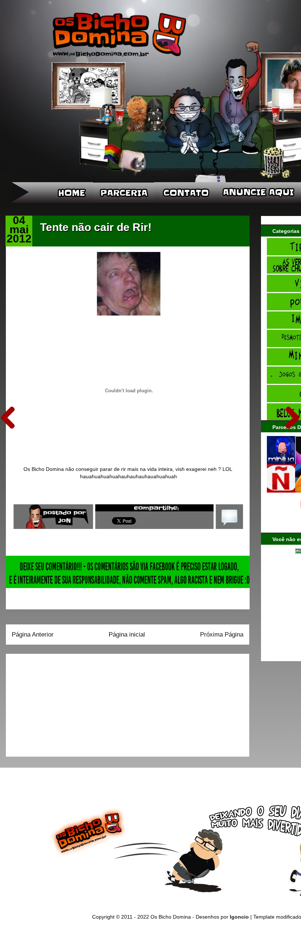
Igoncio (239, 917)
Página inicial (127, 634)
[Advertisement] (58, 703)
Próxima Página (221, 634)
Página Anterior (33, 634)
